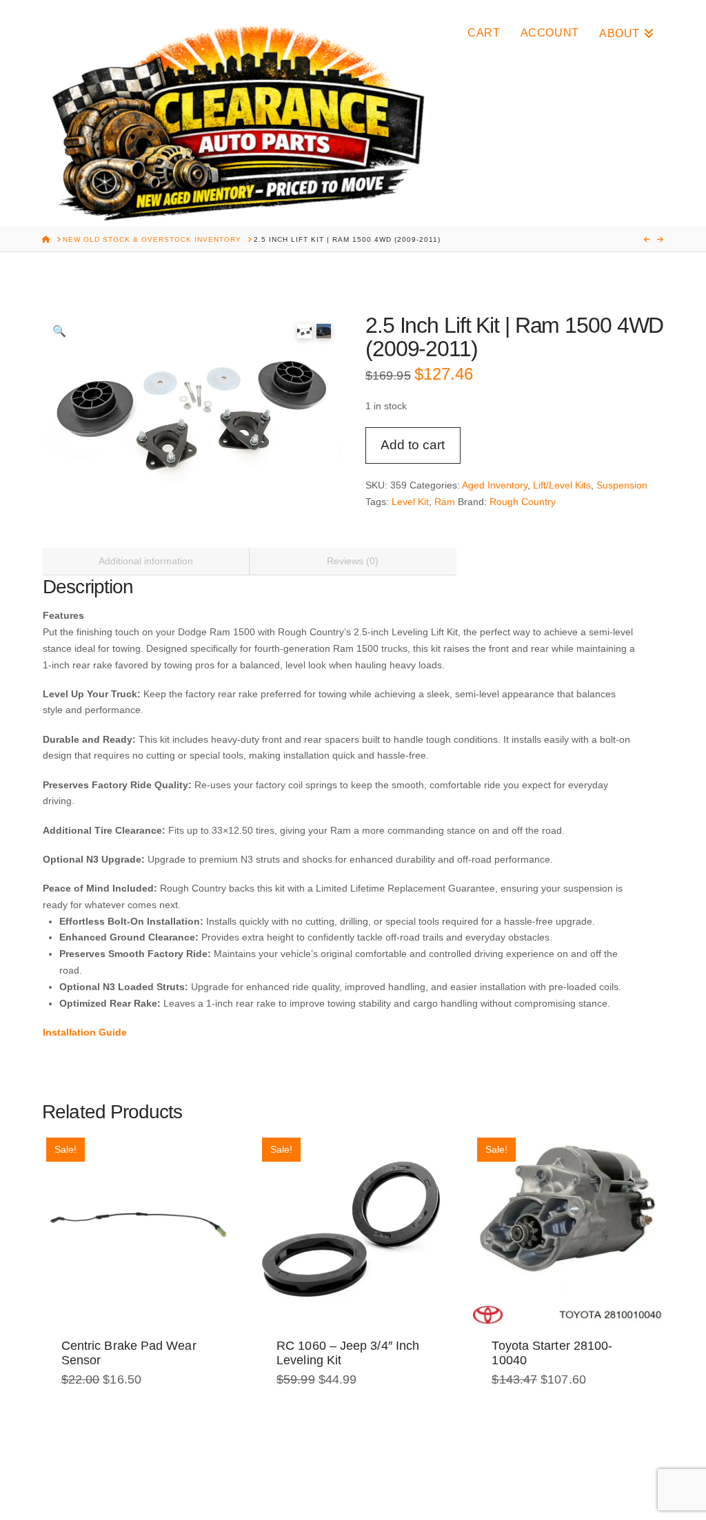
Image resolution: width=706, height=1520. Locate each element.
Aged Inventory (494, 485)
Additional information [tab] (146, 560)
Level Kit (410, 501)
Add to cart (413, 445)
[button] (58, 330)
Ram (444, 501)
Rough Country (523, 501)
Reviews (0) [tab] (353, 560)
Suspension (621, 485)
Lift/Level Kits (562, 485)
